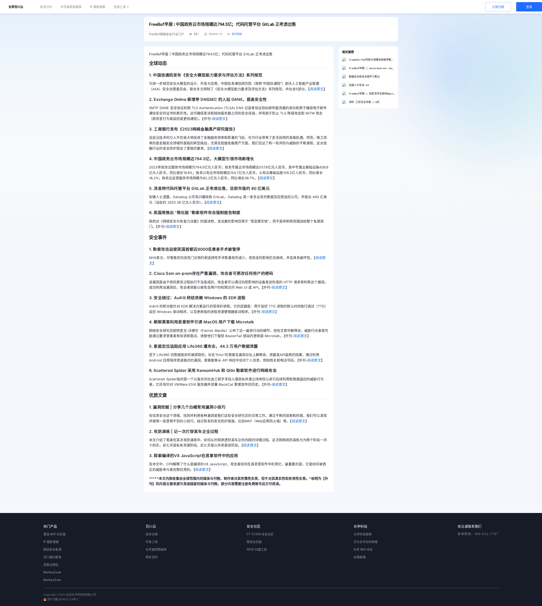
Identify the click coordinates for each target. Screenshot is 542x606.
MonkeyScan (52, 580)
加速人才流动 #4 (359, 85)
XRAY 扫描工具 (257, 549)
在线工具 (120, 6)
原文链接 (237, 34)
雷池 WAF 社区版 (54, 534)
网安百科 (152, 557)
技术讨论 (46, 6)
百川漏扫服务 (52, 557)
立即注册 (498, 6)
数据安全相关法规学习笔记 (364, 76)
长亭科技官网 (363, 534)
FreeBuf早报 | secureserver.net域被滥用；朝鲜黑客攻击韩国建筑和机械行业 (372, 68)
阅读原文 (317, 89)
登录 (529, 6)
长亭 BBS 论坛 (363, 549)
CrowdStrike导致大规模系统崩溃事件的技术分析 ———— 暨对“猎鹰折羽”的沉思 (372, 59)
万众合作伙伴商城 (365, 541)
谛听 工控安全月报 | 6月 (364, 102)
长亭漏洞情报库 (71, 6)
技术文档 (152, 534)
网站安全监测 (52, 549)
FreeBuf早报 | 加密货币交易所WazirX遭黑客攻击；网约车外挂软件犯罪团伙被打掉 (372, 93)
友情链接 (360, 557)
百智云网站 (50, 564)
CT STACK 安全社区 (260, 534)
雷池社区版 (254, 541)
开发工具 (152, 541)
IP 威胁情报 (97, 6)
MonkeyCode (52, 572)
